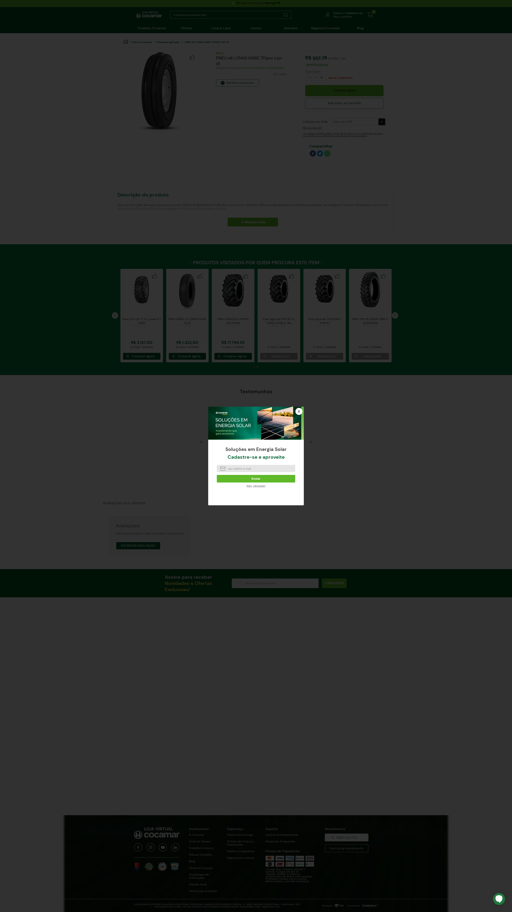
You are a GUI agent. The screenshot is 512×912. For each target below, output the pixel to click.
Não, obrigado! (256, 486)
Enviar (256, 478)
